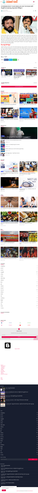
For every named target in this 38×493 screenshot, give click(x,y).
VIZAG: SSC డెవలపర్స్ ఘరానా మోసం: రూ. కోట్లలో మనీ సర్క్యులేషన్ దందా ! (18, 77)
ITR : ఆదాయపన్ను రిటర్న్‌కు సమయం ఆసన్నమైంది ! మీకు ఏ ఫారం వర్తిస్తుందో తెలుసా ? (9, 174)
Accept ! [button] (4, 490)
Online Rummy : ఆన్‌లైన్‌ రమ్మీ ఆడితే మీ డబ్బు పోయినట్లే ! (27, 119)
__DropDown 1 (3, 366)
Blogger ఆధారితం (17, 348)
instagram (10, 325)
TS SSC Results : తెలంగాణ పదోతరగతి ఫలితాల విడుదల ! (13, 140)
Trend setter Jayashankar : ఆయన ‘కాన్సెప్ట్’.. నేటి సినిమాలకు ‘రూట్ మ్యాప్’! (17, 400)
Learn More (7, 488)
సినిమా (19, 306)
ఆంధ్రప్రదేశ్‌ (4, 4)
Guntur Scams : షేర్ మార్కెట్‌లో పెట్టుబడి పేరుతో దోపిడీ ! (30, 76)
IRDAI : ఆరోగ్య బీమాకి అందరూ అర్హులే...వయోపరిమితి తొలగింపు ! (9, 208)
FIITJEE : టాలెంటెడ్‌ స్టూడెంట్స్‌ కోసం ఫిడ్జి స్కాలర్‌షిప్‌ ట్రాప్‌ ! (8, 104)
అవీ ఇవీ (19, 268)
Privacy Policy (20, 489)
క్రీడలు (19, 282)
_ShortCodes (2, 368)
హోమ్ (2, 4)
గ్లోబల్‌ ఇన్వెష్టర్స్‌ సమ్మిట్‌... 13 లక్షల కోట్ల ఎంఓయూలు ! (12, 153)
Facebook (6, 59)
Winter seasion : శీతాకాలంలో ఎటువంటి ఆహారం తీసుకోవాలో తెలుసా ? (9, 224)
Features (2, 365)
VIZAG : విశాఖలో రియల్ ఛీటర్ (5, 76)
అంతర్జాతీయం (19, 266)
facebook (10, 322)
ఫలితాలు (19, 292)
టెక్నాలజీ (19, 288)
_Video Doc (2, 373)
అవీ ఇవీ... (19, 270)
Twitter (11, 59)
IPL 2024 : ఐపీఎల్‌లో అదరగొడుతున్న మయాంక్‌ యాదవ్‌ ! (8, 258)
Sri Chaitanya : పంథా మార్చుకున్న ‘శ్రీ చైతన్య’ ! (7, 482)
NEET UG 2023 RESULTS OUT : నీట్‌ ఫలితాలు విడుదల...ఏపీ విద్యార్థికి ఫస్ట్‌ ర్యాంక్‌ (27, 189)
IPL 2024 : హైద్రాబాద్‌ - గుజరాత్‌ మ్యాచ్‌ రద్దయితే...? (8, 242)
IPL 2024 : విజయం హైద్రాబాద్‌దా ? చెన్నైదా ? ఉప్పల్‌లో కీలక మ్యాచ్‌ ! (27, 243)
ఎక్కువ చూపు (35, 67)
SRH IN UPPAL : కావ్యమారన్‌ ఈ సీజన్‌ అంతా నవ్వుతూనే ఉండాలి (28, 258)
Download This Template (4, 374)
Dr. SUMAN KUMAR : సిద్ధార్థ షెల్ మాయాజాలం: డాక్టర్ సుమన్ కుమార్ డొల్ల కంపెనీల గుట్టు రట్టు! (15, 474)
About (1, 378)
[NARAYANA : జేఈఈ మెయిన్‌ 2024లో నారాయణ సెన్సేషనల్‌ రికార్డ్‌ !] (3, 150)
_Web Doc (2, 372)
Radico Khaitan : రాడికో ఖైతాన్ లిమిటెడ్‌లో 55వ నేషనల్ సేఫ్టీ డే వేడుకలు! (12, 477)
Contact (2, 379)
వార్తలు (19, 302)
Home (1, 377)
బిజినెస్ (19, 294)
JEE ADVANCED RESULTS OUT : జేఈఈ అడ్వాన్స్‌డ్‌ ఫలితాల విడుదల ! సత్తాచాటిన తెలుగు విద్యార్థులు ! (27, 174)
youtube (29, 325)
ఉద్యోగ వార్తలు (19, 278)
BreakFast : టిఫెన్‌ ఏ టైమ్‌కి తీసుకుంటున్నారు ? (25, 223)
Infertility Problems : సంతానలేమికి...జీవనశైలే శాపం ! (26, 208)
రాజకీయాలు (19, 298)
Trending (19, 308)
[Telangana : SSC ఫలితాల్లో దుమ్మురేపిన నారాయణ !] (3, 146)
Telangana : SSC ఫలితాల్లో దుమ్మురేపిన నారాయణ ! (12, 144)
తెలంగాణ (19, 290)
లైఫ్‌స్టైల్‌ (19, 300)
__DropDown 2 (3, 367)
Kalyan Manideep (30, 490)
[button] (37, 2)
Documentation (3, 371)
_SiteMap (2, 369)
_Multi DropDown (3, 366)
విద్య (19, 304)
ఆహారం (19, 276)
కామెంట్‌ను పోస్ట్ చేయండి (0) (19, 86)
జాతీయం (19, 286)
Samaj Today (18, 490)
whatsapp (28, 322)
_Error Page (2, 370)
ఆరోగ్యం (19, 274)
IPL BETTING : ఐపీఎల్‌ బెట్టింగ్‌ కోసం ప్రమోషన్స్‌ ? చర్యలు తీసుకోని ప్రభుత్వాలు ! (9, 120)
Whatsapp (15, 59)
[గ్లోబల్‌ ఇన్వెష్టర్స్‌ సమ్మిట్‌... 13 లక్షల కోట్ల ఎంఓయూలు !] (3, 154)
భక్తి (19, 296)
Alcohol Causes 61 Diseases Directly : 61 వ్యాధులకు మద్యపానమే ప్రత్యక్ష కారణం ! (9, 189)
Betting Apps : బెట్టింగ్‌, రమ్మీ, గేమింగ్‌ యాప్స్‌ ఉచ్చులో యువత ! (27, 104)
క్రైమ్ (19, 284)
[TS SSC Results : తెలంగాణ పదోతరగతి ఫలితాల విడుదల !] (3, 141)
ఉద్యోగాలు (19, 280)
